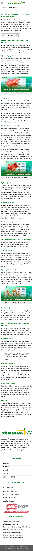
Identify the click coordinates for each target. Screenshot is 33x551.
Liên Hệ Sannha (18, 354)
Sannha (11, 20)
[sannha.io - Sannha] (16, 3)
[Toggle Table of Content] (16, 35)
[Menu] (2, 3)
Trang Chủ (4, 8)
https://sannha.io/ (13, 521)
